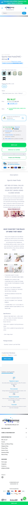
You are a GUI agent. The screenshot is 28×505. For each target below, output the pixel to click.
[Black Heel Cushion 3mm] (4, 78)
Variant (3, 90)
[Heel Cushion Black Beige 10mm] (20, 73)
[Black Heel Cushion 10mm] (9, 73)
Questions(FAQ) (5, 452)
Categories (3, 464)
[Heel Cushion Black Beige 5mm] (14, 73)
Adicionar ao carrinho (14, 150)
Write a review (7, 359)
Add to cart (14, 145)
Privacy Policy (4, 448)
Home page (4, 462)
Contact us (3, 466)
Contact (3, 442)
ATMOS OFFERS (5, 468)
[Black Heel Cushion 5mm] (4, 73)
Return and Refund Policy (7, 444)
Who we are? (4, 439)
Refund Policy (4, 454)
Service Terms (4, 450)
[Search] (24, 13)
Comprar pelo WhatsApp (14, 157)
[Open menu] (2, 8)
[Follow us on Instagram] (2, 477)
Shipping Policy (4, 446)
